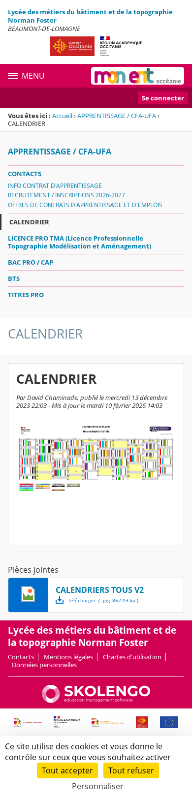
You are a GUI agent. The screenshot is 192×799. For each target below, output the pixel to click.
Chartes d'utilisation (132, 657)
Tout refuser (131, 770)
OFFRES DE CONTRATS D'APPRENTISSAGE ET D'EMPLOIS (85, 205)
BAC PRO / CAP (30, 262)
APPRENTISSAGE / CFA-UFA (116, 115)
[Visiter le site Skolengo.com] (96, 700)
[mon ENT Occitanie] (137, 76)
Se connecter (163, 97)
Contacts (21, 657)
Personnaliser (98, 786)
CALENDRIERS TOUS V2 (100, 589)
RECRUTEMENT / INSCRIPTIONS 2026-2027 (66, 195)
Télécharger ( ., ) (103, 600)
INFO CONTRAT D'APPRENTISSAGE (55, 186)
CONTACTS (24, 173)
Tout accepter (67, 770)
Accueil (62, 115)
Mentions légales (68, 657)
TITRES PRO (26, 294)
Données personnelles (44, 665)
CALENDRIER (29, 221)
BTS (14, 278)
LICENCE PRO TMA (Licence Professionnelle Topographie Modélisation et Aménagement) (79, 242)
